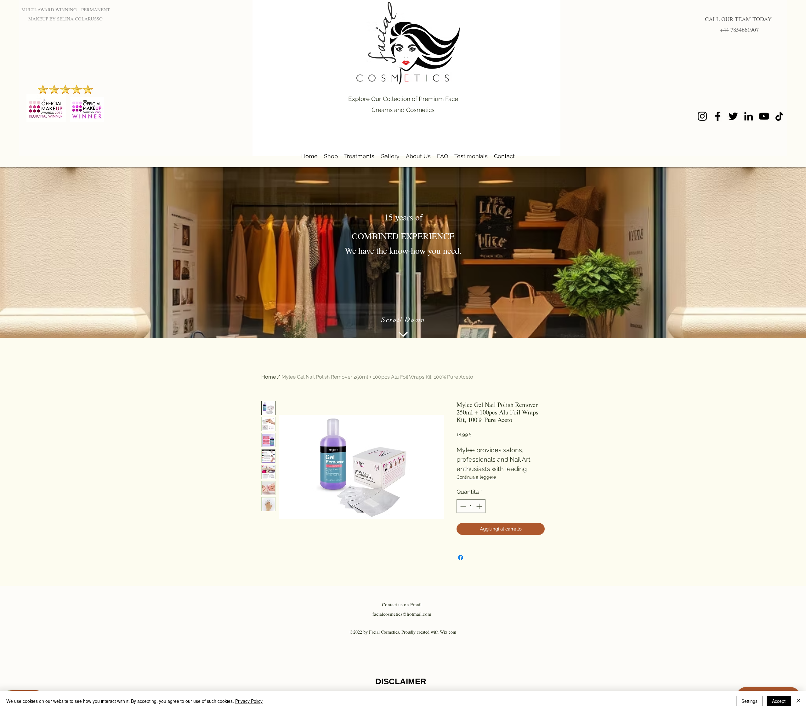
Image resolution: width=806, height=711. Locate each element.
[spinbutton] (471, 506)
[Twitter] (733, 116)
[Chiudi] (798, 701)
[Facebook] (718, 116)
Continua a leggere (476, 477)
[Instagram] (702, 116)
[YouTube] (764, 116)
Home (268, 377)
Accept (779, 701)
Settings (749, 701)
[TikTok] (779, 116)
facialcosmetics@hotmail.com (401, 614)
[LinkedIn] (748, 116)
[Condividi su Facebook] (460, 557)
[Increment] (480, 506)
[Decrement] (462, 506)
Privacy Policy (249, 701)
